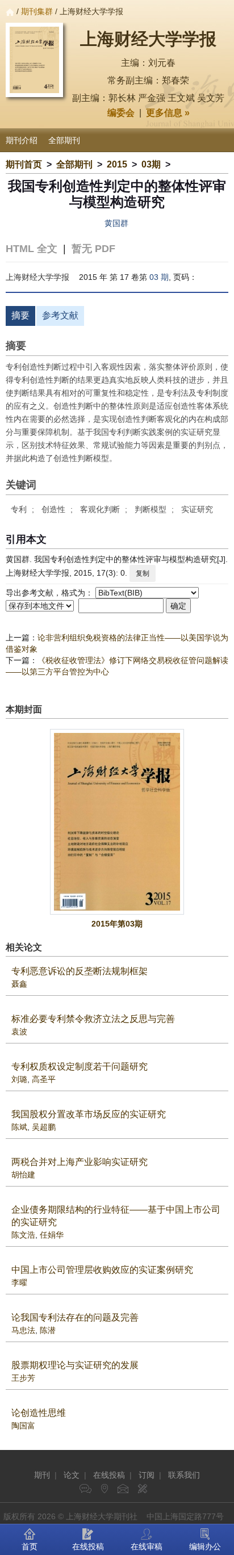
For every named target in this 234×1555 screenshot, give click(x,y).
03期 (151, 164)
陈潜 (48, 1330)
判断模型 (150, 509)
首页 (29, 1546)
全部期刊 (64, 140)
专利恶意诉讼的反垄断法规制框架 (79, 971)
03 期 (159, 277)
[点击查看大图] (117, 822)
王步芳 (23, 1377)
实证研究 (197, 509)
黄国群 (116, 223)
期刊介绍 (21, 140)
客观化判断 (100, 509)
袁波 (19, 1031)
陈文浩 (23, 1234)
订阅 (146, 1474)
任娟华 (52, 1234)
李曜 (19, 1282)
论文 (72, 1474)
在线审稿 (146, 1546)
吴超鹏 (44, 1126)
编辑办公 (205, 1546)
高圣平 (44, 1079)
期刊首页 (24, 164)
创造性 (53, 509)
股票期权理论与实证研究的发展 (75, 1365)
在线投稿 (109, 1474)
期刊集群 (37, 11)
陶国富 (23, 1425)
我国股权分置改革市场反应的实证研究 (88, 1114)
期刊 (42, 1474)
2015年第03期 (117, 923)
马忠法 (23, 1330)
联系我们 (184, 1474)
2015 (117, 164)
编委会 (121, 113)
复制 (142, 573)
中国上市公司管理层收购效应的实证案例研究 (102, 1270)
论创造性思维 (38, 1413)
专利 (19, 509)
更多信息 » (168, 113)
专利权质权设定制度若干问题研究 (79, 1066)
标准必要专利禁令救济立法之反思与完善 (93, 1019)
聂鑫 (19, 983)
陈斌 (19, 1126)
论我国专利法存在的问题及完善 (75, 1317)
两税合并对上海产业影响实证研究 (79, 1162)
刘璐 (19, 1079)
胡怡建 (23, 1174)
